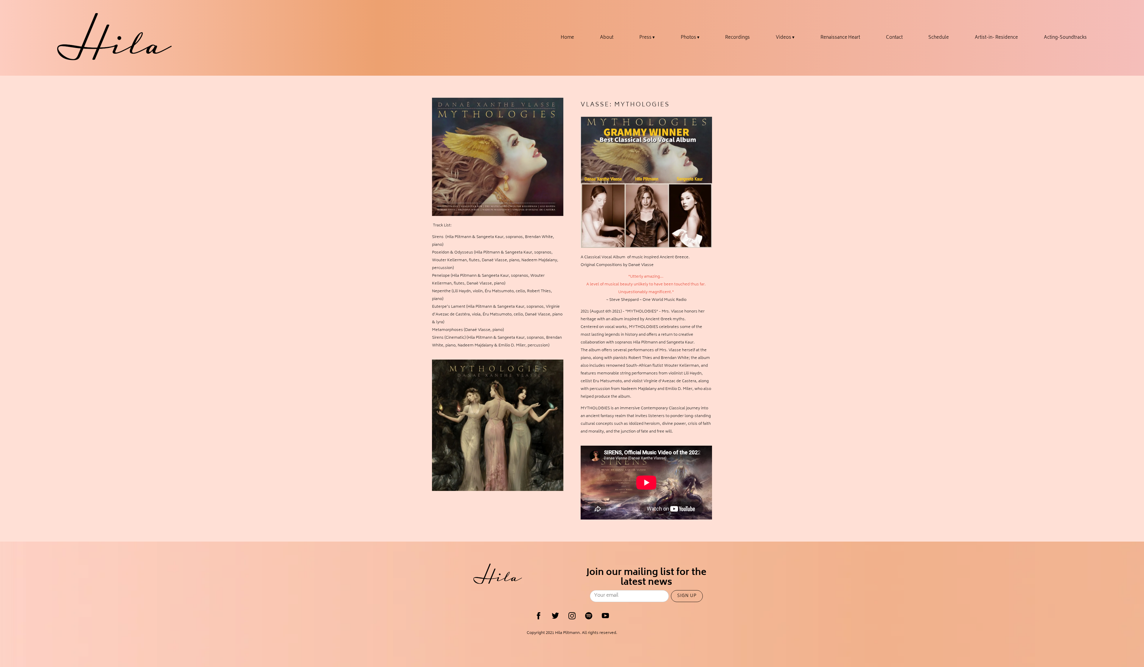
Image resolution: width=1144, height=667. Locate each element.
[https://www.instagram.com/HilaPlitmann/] (572, 615)
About (606, 38)
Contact (894, 38)
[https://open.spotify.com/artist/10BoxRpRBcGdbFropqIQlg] (588, 615)
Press (645, 38)
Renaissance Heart (840, 38)
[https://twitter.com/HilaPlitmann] (555, 615)
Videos (783, 38)
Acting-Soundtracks (1065, 38)
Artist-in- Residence (996, 38)
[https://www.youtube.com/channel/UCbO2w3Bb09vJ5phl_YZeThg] (605, 615)
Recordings (737, 38)
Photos (688, 38)
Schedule (938, 38)
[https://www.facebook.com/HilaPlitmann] (538, 615)
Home (567, 38)
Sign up (687, 596)
